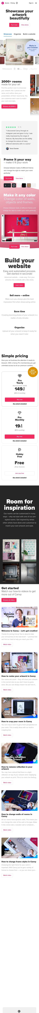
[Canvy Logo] (2, 3)
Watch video (7, 644)
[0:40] (19, 718)
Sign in (31, 3)
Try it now (14, 25)
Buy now (19, 436)
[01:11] (19, 810)
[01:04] (19, 672)
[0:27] (19, 763)
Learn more (19, 285)
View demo (24, 25)
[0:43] (19, 627)
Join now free (19, 473)
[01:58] (19, 858)
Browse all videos (9, 600)
